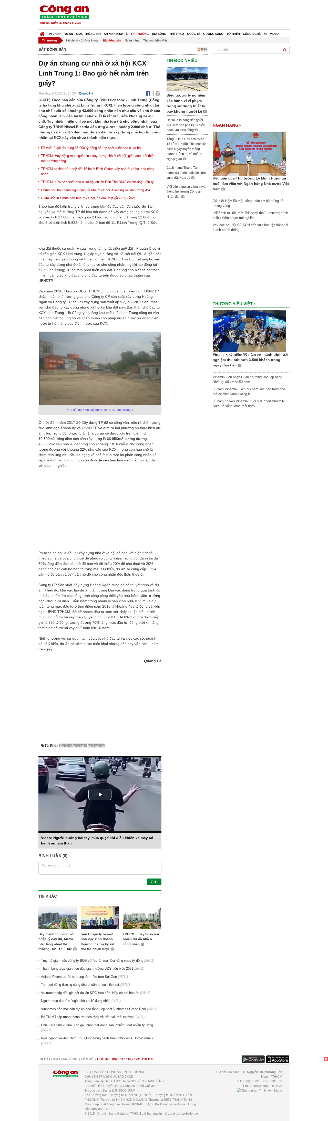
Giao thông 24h (88, 33)
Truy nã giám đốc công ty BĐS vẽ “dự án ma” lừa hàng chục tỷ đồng (92, 961)
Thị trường (140, 33)
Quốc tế (193, 33)
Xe (265, 33)
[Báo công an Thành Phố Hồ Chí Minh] (64, 11)
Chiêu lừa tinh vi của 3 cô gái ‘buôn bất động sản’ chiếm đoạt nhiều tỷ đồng (97, 1025)
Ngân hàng (132, 40)
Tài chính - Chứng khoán (82, 40)
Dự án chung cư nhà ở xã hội (82, 745)
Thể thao (176, 33)
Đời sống (159, 33)
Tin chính (54, 33)
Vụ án (68, 33)
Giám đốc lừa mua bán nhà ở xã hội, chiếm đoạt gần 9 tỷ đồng (88, 198)
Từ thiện (233, 33)
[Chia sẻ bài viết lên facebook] (148, 93)
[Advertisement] (196, 15)
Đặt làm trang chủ (60, 1059)
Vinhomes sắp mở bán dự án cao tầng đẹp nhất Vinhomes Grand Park (93, 1009)
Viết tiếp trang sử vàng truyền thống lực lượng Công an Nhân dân (187, 191)
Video (274, 33)
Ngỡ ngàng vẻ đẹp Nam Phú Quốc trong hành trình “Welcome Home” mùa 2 (97, 1038)
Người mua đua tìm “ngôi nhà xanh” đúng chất (75, 1001)
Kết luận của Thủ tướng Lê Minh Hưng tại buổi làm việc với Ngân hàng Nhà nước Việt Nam (251, 183)
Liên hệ (87, 1059)
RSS (203, 49)
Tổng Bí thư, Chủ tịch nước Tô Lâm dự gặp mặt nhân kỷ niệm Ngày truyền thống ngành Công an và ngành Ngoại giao (186, 149)
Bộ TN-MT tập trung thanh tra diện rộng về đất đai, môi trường (87, 1017)
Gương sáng (213, 33)
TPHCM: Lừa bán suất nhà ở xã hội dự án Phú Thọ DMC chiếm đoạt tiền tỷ (97, 182)
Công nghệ (252, 33)
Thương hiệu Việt (155, 40)
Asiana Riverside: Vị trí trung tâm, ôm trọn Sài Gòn (79, 977)
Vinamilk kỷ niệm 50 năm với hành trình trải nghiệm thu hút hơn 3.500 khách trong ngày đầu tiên (250, 359)
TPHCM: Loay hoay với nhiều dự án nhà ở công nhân (141, 939)
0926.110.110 (121, 1059)
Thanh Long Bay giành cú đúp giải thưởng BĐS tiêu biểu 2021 (87, 968)
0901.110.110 (143, 1059)
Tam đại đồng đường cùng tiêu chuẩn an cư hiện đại (80, 985)
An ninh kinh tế (116, 33)
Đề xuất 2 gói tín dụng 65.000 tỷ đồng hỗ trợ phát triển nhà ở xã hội (91, 148)
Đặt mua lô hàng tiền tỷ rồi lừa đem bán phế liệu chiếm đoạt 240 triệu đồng (186, 125)
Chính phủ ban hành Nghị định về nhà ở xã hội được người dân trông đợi (95, 190)
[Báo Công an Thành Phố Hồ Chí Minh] (42, 32)
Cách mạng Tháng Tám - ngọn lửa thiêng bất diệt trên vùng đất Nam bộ (186, 172)
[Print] (158, 93)
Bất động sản (112, 40)
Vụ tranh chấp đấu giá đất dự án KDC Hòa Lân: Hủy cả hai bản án (90, 993)
